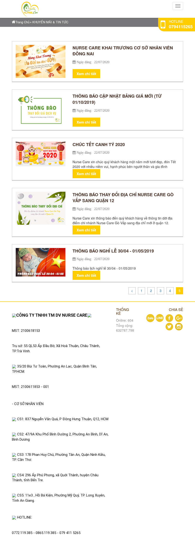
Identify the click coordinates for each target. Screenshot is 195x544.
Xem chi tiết (86, 73)
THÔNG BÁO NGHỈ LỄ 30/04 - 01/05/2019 (113, 251)
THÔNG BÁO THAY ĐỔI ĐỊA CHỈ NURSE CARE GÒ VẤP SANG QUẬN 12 (123, 197)
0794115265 (181, 27)
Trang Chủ (22, 22)
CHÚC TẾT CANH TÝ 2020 (99, 144)
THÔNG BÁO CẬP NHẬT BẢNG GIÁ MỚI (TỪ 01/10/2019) (117, 99)
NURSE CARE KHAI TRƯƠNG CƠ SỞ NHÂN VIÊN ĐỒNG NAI (123, 51)
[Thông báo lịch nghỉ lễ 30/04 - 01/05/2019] (40, 261)
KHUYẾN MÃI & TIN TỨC (50, 22)
